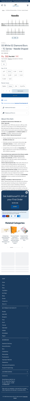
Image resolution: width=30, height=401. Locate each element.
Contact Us (4, 301)
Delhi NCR (4, 314)
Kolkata (4, 330)
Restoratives (5, 354)
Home (3, 10)
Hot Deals (4, 293)
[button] (5, 5)
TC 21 (15, 75)
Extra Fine (22, 86)
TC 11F (15, 71)
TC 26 (10, 79)
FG (3, 64)
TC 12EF (10, 75)
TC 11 (4, 71)
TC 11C (9, 71)
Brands (3, 298)
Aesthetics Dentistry (7, 343)
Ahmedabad (5, 333)
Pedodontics (5, 362)
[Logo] (15, 5)
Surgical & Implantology (7, 367)
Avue (3, 285)
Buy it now (15, 95)
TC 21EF (4, 79)
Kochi (3, 322)
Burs (3, 349)
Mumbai (4, 311)
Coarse (10, 86)
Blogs (3, 295)
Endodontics (5, 351)
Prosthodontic (5, 357)
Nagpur (4, 335)
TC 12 (4, 75)
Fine (16, 86)
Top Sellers (4, 290)
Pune (3, 319)
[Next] (17, 38)
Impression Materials (7, 359)
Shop (3, 287)
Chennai (4, 325)
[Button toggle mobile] (2, 5)
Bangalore (4, 317)
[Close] (26, 192)
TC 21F (21, 75)
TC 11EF (20, 71)
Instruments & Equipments (8, 365)
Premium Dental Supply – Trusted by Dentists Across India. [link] (15, 1)
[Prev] (12, 38)
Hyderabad (4, 327)
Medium (4, 86)
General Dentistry (6, 346)
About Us (4, 304)
